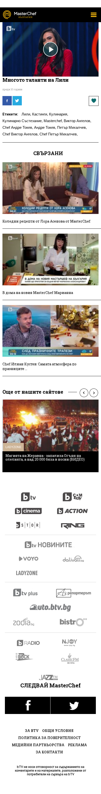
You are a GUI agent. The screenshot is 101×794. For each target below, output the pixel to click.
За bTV (32, 730)
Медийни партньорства (38, 745)
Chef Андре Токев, (17, 127)
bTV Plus (28, 592)
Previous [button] (84, 392)
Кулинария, (58, 114)
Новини (50, 545)
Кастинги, (40, 114)
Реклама (77, 745)
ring (72, 523)
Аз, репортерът (74, 593)
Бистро (74, 622)
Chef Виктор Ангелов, (20, 134)
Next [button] (94, 392)
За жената (28, 573)
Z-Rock (27, 657)
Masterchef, (53, 121)
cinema (28, 508)
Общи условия (58, 730)
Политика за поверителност (49, 737)
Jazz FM (50, 677)
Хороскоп (28, 622)
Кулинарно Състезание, (22, 121)
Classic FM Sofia (72, 658)
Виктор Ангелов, (77, 121)
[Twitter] (17, 100)
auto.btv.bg (50, 608)
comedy (72, 494)
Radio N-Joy (74, 642)
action (72, 508)
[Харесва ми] (93, 101)
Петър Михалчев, (72, 127)
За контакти (49, 752)
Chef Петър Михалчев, (58, 134)
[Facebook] (7, 100)
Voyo (28, 559)
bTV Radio (28, 643)
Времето (74, 559)
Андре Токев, (45, 127)
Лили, (26, 114)
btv (28, 494)
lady (28, 523)
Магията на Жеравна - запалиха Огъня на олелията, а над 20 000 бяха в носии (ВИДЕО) (44, 457)
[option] (50, 436)
